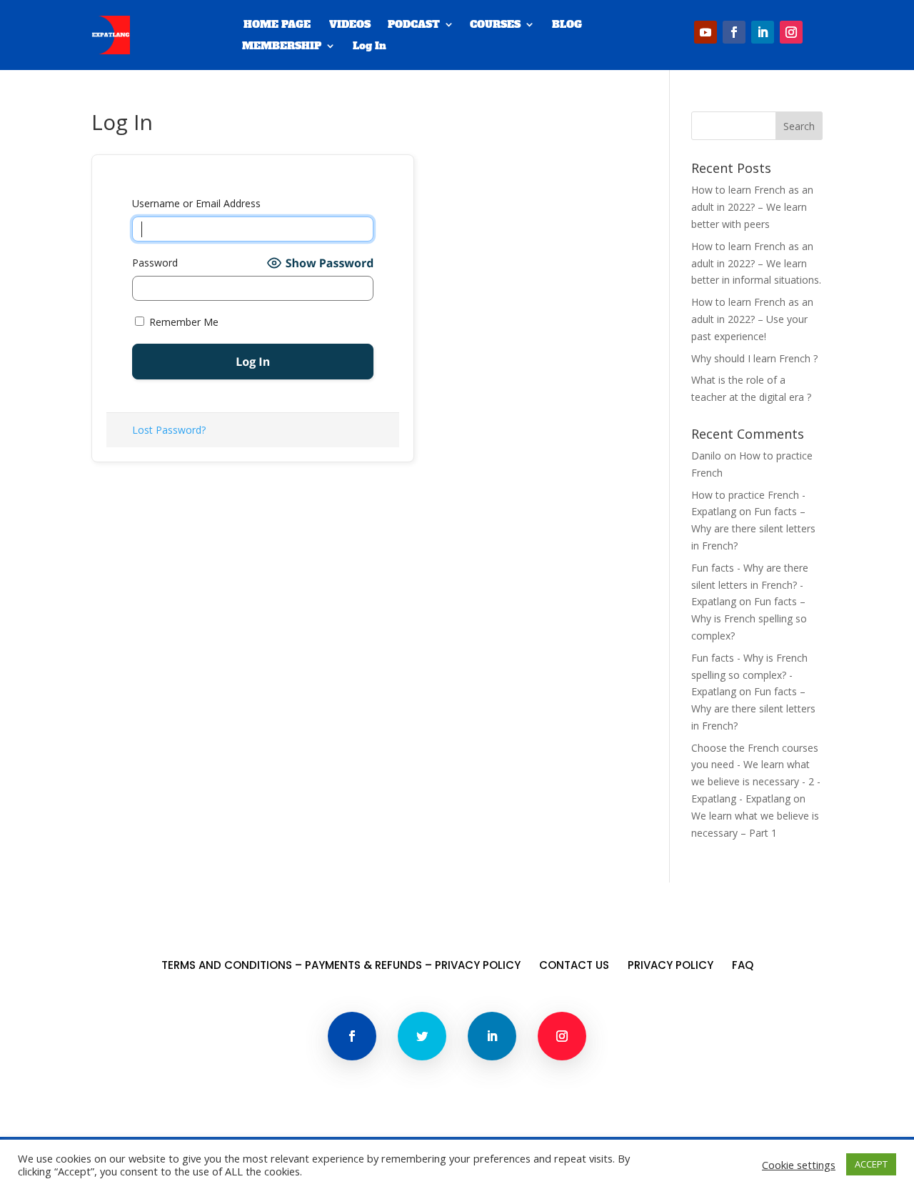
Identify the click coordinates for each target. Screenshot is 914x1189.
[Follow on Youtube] (705, 32)
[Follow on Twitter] (422, 1036)
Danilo (706, 455)
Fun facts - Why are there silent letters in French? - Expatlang (749, 585)
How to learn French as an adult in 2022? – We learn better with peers (752, 207)
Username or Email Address (196, 203)
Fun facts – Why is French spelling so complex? (749, 618)
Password (155, 262)
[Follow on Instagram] (791, 32)
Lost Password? (169, 430)
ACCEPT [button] (871, 1164)
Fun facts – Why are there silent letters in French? (753, 528)
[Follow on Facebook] (734, 32)
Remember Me (182, 322)
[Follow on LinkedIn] (762, 32)
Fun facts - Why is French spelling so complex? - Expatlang (749, 675)
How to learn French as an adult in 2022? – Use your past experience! (752, 319)
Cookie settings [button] (798, 1164)
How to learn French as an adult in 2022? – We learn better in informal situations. (756, 263)
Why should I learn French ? (754, 358)
